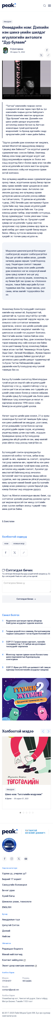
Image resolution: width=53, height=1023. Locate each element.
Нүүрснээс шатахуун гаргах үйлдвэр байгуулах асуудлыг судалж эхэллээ (24, 622)
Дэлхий (6, 930)
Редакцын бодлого (12, 948)
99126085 (27, 981)
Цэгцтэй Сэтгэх (10, 925)
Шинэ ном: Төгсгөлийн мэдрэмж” (24, 794)
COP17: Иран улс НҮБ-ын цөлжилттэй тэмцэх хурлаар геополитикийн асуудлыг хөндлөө (28, 668)
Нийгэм (6, 936)
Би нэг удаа (8, 890)
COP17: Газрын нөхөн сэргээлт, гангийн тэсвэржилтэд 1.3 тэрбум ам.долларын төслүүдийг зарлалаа (26, 644)
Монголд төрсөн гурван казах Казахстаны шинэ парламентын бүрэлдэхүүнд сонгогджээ (27, 656)
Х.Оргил (8, 799)
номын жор (18, 543)
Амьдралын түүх (11, 919)
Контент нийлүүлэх (12, 960)
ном (6, 543)
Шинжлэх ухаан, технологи (16, 901)
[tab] (20, 812)
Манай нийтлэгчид (12, 954)
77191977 (6, 981)
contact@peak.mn (10, 990)
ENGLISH (6, 907)
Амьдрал (7, 22)
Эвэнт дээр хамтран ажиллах (18, 965)
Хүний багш (8, 896)
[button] (44, 5)
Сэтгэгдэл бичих (25, 599)
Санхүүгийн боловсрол (14, 884)
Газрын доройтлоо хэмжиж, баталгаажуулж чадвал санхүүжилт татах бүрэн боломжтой (28, 632)
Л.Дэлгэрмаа (16, 49)
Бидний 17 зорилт (11, 879)
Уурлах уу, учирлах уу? (14, 873)
